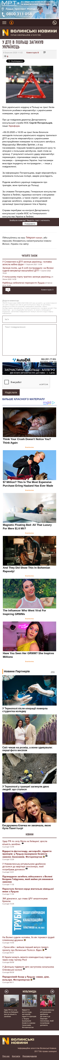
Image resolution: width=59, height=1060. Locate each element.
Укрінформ (14, 125)
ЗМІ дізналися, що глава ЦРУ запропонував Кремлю (25, 900)
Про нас (6, 1056)
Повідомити (30, 223)
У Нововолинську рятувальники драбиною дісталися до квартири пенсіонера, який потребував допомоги (24, 866)
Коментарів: (32, 52)
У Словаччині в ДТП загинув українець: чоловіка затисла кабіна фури (27, 263)
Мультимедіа (29, 991)
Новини (30, 834)
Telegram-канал (34, 237)
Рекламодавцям (29, 1056)
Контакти (16, 1056)
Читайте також (29, 255)
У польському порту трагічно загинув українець (26, 276)
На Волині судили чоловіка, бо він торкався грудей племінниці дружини (28, 938)
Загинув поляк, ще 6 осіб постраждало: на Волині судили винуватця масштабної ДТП (27, 269)
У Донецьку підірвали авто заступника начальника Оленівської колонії (28, 968)
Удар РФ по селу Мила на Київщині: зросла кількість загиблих (24, 842)
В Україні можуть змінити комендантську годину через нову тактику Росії (26, 958)
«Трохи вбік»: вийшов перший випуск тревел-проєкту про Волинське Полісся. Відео (25, 948)
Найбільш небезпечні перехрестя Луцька (23, 282)
